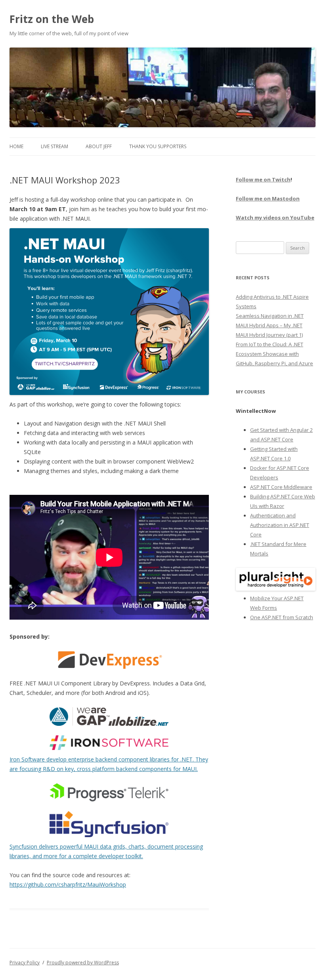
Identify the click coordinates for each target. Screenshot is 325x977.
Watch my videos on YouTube (275, 217)
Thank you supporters (157, 146)
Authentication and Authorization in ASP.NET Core (279, 525)
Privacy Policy (25, 962)
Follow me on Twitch (263, 179)
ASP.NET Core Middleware (281, 486)
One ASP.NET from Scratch (281, 617)
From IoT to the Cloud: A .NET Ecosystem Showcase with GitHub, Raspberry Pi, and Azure (274, 354)
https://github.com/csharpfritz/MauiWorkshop (68, 884)
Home (16, 146)
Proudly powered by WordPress (83, 962)
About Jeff (99, 146)
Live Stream (54, 146)
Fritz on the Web (52, 19)
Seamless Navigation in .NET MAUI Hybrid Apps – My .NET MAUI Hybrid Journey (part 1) (270, 325)
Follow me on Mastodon (268, 198)
